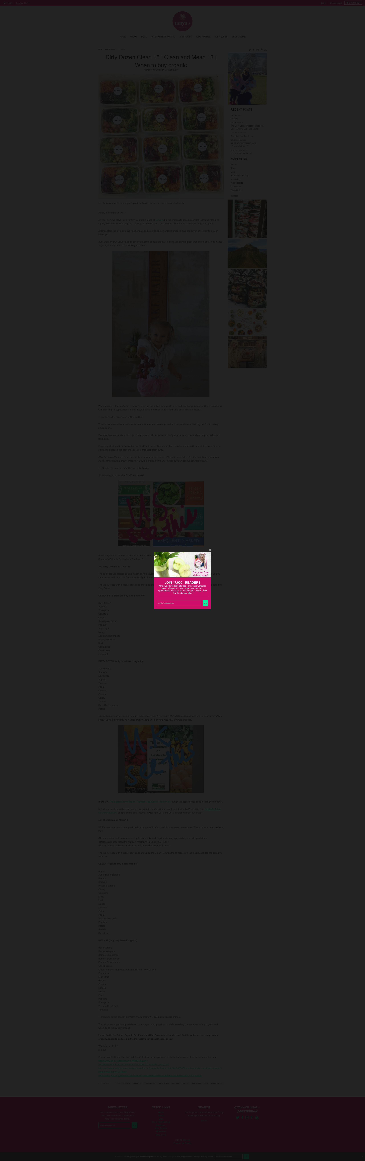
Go (205, 603)
